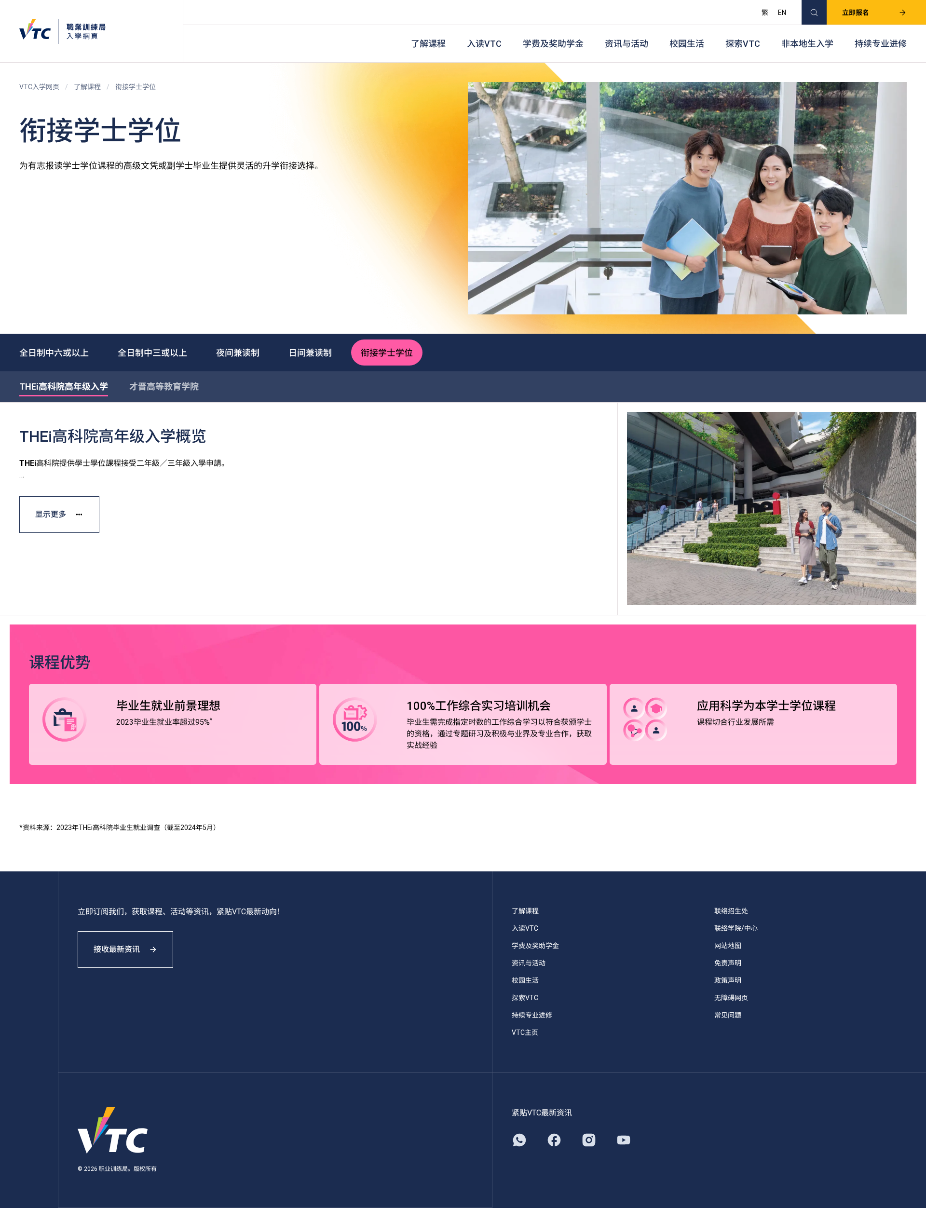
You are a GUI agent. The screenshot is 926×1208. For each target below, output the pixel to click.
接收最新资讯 (117, 949)
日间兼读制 (310, 353)
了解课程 (428, 44)
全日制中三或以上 (152, 353)
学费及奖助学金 (553, 44)
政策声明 (727, 980)
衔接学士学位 (387, 353)
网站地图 (727, 946)
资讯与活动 (626, 44)
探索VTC (742, 44)
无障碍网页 (731, 998)
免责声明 (727, 963)
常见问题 (727, 1015)
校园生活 (686, 44)
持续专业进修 (881, 44)
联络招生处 (731, 911)
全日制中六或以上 (54, 353)
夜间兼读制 (237, 353)
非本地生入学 (807, 44)
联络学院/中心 (736, 928)
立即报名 (855, 12)
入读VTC (484, 44)
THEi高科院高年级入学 (63, 386)
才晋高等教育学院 (164, 386)
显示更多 (50, 514)
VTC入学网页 (39, 87)
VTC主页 (525, 1032)
